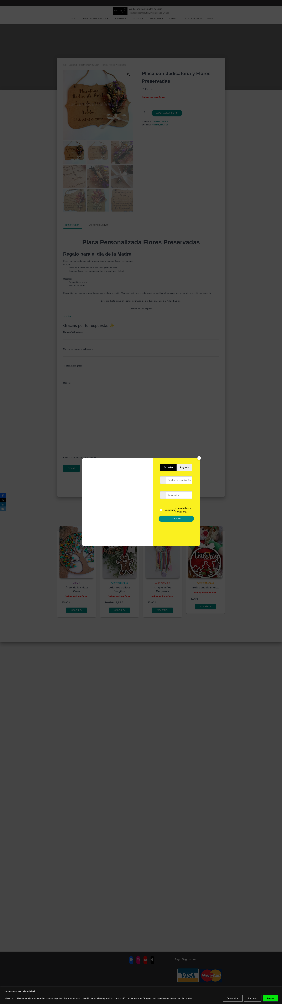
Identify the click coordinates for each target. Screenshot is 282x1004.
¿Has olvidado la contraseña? (183, 510)
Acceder (176, 519)
